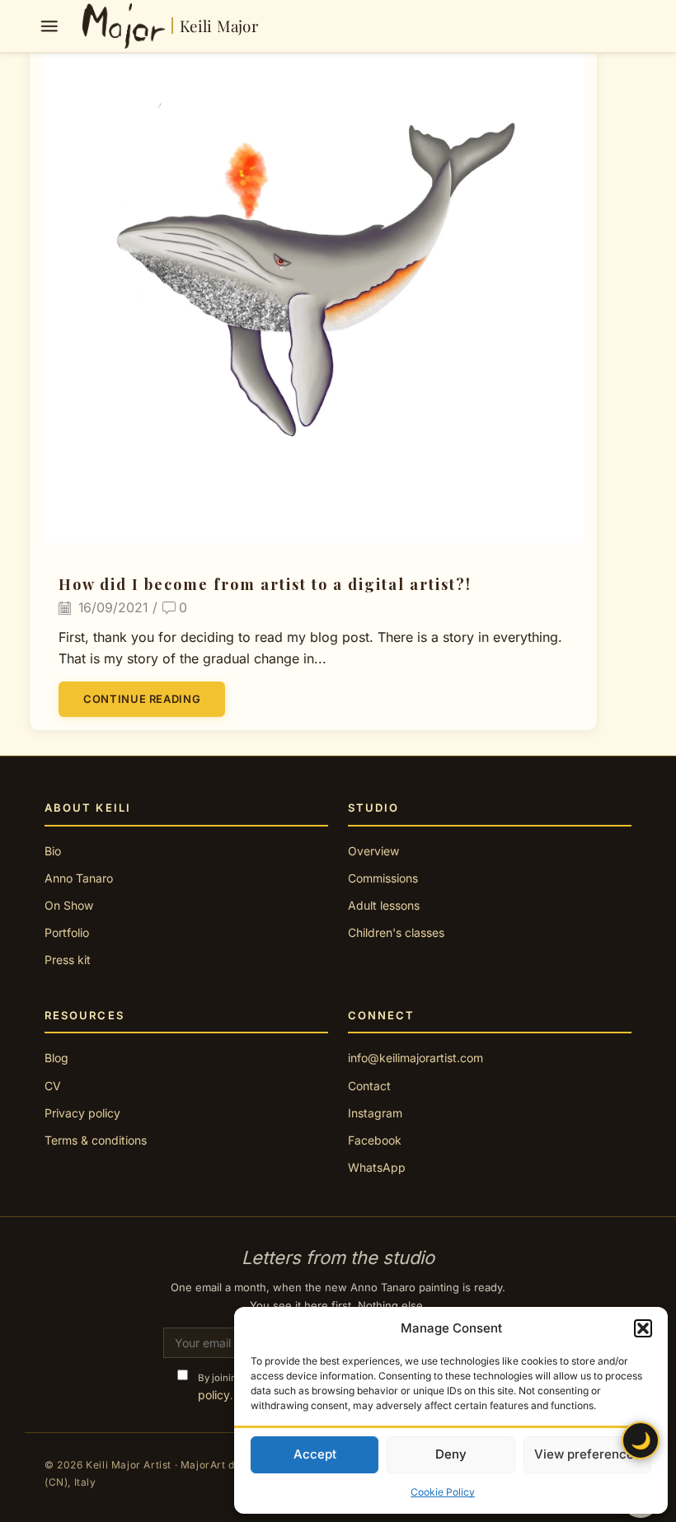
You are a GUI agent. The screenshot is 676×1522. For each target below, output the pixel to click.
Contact (369, 1086)
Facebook (374, 1140)
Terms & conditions (96, 1140)
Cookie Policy (443, 1492)
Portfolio (67, 932)
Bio (53, 851)
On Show (69, 905)
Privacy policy (82, 1113)
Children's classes (396, 932)
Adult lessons (384, 905)
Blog (56, 1058)
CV (53, 1086)
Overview (373, 851)
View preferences (587, 1454)
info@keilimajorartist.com (415, 1058)
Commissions (383, 878)
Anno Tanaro (79, 878)
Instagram (375, 1113)
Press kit (68, 960)
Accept (314, 1454)
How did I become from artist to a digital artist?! (265, 584)
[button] (643, 1328)
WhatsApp (377, 1167)
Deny (451, 1454)
